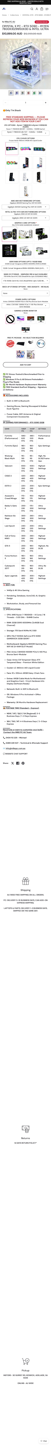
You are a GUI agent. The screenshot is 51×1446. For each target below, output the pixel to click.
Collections (14, 15)
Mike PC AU (10, 21)
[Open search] (32, 9)
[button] (45, 102)
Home (4, 15)
